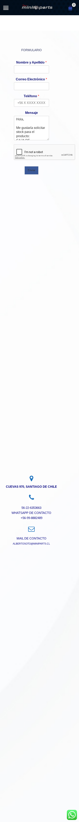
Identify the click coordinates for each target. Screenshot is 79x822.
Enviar (31, 170)
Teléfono (31, 96)
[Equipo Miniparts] (72, 815)
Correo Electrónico (31, 79)
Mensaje (31, 112)
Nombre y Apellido (31, 62)
